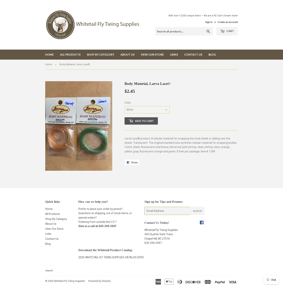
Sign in (208, 22)
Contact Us (193, 54)
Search (49, 270)
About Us (127, 54)
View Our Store (152, 54)
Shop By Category (100, 54)
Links (174, 54)
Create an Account (228, 22)
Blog (212, 54)
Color (128, 102)
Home (49, 54)
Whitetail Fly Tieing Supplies (69, 281)
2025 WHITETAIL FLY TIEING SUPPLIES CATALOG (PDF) (111, 257)
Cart (230, 31)
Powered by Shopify (99, 281)
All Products (70, 54)
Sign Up (197, 210)
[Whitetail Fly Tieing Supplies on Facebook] (202, 223)
